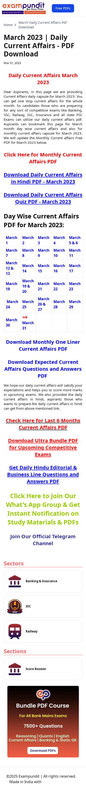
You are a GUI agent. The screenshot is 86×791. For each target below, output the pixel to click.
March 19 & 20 (28, 286)
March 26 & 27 (44, 304)
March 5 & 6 (75, 240)
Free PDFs (62, 8)
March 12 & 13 (11, 268)
